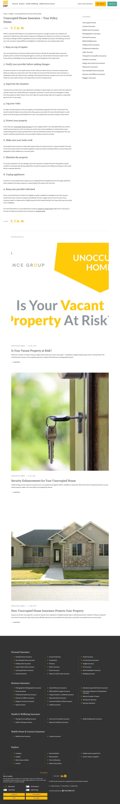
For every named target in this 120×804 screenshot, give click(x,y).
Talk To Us (112, 4)
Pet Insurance (87, 667)
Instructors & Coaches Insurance (59, 719)
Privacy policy (43, 773)
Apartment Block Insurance (57, 698)
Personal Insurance (20, 652)
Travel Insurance (88, 657)
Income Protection (55, 657)
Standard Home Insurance (24, 657)
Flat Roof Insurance (89, 37)
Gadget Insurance (88, 664)
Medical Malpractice (89, 41)
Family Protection (21, 674)
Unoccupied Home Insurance (24, 670)
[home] (7, 4)
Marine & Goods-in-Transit (91, 696)
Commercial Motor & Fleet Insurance (60, 701)
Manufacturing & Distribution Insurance (95, 688)
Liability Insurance (55, 705)
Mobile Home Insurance (90, 30)
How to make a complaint (91, 757)
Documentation (87, 4)
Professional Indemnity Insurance (26, 695)
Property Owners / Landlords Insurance (61, 695)
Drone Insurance (54, 670)
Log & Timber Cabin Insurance (25, 667)
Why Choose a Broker (22, 760)
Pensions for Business (89, 700)
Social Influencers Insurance (57, 688)
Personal (15, 4)
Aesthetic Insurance (89, 59)
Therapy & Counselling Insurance (26, 719)
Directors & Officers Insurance (25, 698)
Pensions (52, 664)
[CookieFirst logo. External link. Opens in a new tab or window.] (4, 774)
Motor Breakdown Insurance (91, 670)
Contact (18, 763)
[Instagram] (65, 776)
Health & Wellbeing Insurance (25, 714)
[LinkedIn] (62, 776)
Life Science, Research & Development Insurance (94, 692)
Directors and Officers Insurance (93, 74)
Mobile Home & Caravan (47, 4)
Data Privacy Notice (55, 763)
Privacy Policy (65, 786)
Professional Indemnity (90, 48)
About (80, 4)
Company (18, 753)
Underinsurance (55, 786)
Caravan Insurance (88, 26)
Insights (18, 757)
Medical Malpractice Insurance (92, 719)
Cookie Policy (74, 786)
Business (22, 4)
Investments (53, 660)
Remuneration (53, 757)
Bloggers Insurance (89, 78)
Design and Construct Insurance (93, 63)
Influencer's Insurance (90, 67)
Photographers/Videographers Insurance (28, 688)
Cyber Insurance (21, 705)
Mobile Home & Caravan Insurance (28, 732)
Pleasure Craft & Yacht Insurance (59, 674)
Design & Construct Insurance (25, 701)
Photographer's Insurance (91, 33)
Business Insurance (20, 683)
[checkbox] (5, 786)
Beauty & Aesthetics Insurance (58, 722)
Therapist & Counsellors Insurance (94, 56)
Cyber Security (87, 52)
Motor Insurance (54, 667)
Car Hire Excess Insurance (91, 660)
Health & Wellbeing (32, 4)
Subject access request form (91, 753)
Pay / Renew (101, 4)
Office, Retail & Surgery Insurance (59, 691)
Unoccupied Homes (89, 22)
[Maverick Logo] (67, 791)
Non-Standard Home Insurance (93, 70)
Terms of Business (54, 760)
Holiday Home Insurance (90, 44)
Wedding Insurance (89, 674)
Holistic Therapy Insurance (24, 722)
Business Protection (89, 703)
